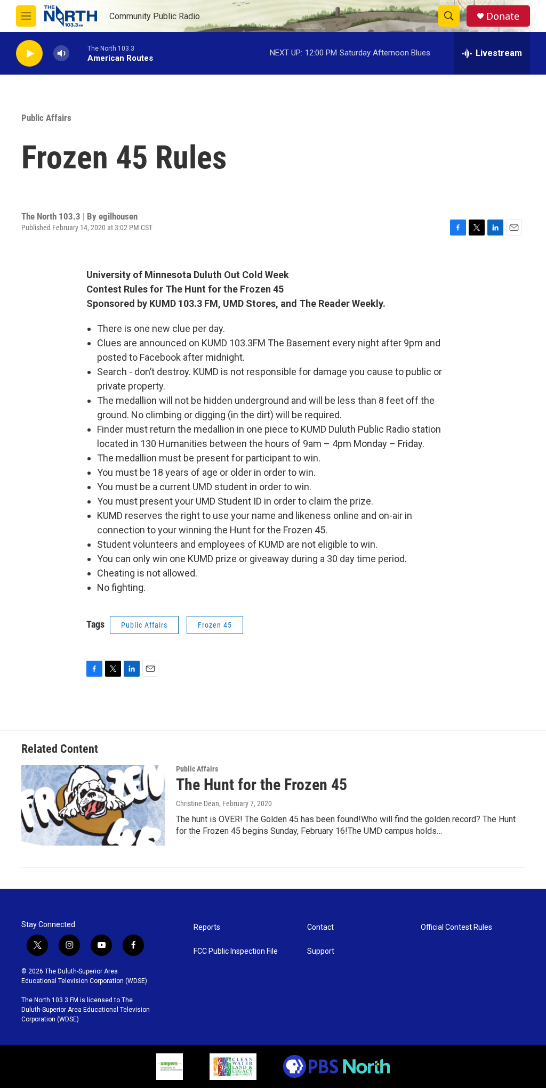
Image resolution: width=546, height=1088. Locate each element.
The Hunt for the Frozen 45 (261, 784)
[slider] (78, 53)
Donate (502, 16)
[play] (29, 53)
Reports (207, 927)
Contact (320, 927)
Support (320, 951)
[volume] (61, 54)
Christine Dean (197, 803)
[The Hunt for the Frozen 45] (93, 805)
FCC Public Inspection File (236, 951)
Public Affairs (46, 117)
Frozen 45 (215, 625)
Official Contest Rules (456, 927)
